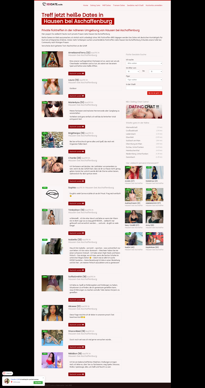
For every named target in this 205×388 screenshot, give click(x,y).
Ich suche (130, 60)
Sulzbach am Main (144, 140)
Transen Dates (119, 5)
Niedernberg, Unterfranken (144, 154)
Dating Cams (95, 5)
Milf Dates (106, 5)
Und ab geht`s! (155, 93)
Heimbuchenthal (144, 150)
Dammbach (144, 157)
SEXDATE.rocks (48, 385)
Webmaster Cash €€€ (64, 385)
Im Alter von (131, 68)
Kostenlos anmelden (154, 5)
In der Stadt (131, 84)
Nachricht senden (76, 73)
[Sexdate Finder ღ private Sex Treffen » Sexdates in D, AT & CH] (52, 5)
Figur (128, 76)
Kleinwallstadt (144, 127)
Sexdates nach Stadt (135, 5)
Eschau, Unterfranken (144, 147)
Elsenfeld (144, 137)
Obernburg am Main (144, 144)
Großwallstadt (144, 131)
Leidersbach (144, 134)
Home (85, 5)
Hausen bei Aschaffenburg (82, 55)
